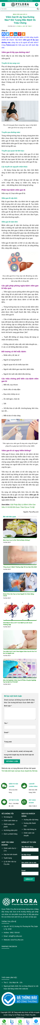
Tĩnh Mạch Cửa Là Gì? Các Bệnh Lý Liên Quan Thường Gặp (17, 623)
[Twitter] (7, 34)
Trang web (8, 742)
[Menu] (3, 4)
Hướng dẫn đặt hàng (31, 820)
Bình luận (8, 706)
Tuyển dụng (8, 858)
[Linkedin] (15, 34)
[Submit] (37, 9)
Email (6, 732)
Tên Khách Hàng (27, 847)
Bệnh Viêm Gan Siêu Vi (20, 14)
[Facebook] (3, 34)
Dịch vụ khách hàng (10, 834)
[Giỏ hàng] (36, 4)
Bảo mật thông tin (30, 829)
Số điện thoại (26, 855)
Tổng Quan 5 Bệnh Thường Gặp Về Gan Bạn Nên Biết (20, 567)
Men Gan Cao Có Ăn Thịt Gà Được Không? (16, 540)
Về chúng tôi (8, 817)
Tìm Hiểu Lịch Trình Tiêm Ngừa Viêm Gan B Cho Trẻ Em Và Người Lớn (20, 652)
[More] (23, 34)
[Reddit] (11, 34)
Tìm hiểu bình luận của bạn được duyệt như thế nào (19, 771)
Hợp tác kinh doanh (10, 854)
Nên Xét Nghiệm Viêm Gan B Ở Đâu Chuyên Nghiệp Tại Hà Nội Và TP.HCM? (19, 681)
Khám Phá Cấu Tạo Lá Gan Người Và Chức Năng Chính (18, 595)
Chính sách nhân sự (10, 821)
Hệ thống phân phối (10, 830)
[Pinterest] (19, 34)
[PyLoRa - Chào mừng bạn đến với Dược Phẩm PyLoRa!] (20, 4)
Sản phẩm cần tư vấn (29, 863)
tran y (30, 26)
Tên (6, 723)
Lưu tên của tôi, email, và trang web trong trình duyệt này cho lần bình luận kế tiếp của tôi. (19, 754)
